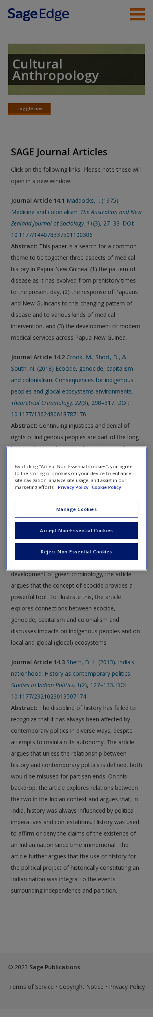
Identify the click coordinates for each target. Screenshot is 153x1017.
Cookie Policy (106, 487)
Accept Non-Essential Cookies (76, 530)
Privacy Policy (74, 487)
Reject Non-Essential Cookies (76, 551)
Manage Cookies (76, 509)
